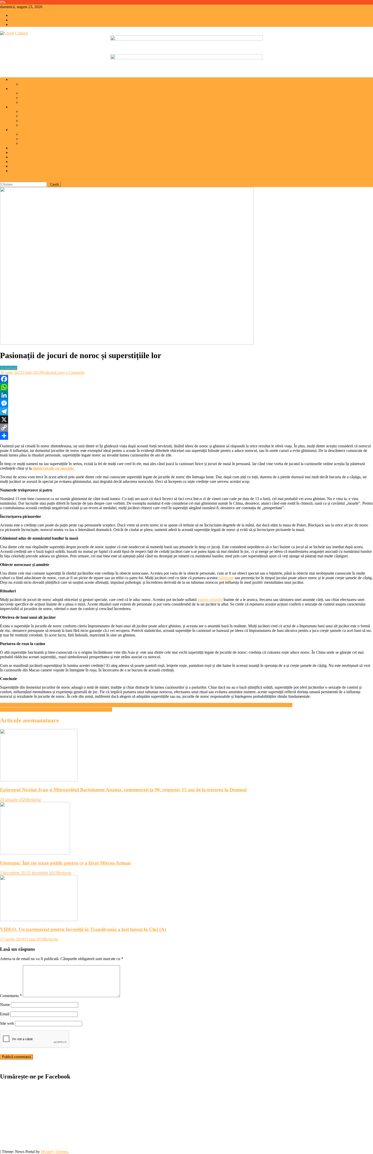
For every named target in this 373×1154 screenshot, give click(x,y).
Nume (5, 1004)
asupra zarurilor (210, 599)
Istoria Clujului (22, 157)
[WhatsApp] (186, 387)
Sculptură (28, 143)
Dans (24, 120)
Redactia (48, 372)
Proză (24, 93)
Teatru (25, 111)
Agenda (26, 84)
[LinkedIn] (186, 395)
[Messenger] (186, 403)
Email (4, 1014)
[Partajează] (186, 436)
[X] (186, 419)
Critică (25, 102)
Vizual (15, 129)
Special (16, 171)
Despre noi (19, 15)
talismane (226, 578)
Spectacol (18, 107)
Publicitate (18, 24)
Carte (14, 88)
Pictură (25, 139)
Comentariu (11, 996)
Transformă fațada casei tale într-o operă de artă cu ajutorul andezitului (56, 709)
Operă (25, 116)
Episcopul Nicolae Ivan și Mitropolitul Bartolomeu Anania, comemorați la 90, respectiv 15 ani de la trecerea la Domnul (123, 789)
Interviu (16, 166)
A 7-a (14, 148)
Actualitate (18, 79)
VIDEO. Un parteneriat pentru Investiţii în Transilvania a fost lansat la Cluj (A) (83, 929)
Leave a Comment (69, 372)
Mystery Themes (54, 1151)
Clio (13, 152)
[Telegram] (186, 411)
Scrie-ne (16, 20)
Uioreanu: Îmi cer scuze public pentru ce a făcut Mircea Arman (65, 863)
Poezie (25, 98)
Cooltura (17, 161)
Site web (7, 1023)
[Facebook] (186, 379)
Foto (24, 134)
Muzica (26, 125)
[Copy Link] (186, 428)
